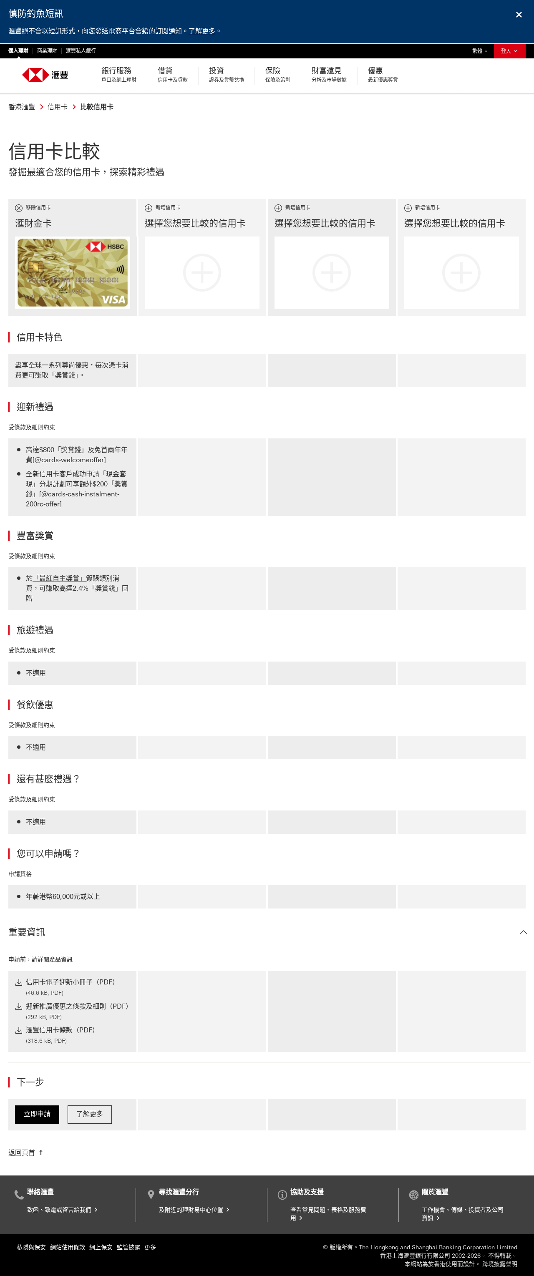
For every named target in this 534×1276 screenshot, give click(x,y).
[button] (269, 932)
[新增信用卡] (202, 273)
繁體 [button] (482, 51)
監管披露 (128, 1247)
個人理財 (18, 51)
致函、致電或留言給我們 (60, 1209)
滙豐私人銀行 (81, 51)
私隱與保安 (31, 1247)
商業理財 (47, 51)
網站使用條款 (67, 1247)
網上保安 (101, 1247)
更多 (150, 1247)
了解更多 (202, 31)
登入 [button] (506, 51)
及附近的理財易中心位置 (192, 1209)
